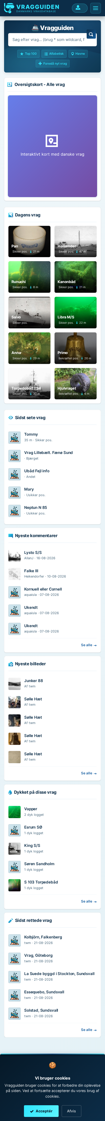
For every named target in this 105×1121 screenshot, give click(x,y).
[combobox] (52, 39)
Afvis (71, 1111)
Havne (80, 53)
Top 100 (31, 53)
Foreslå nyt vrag (55, 63)
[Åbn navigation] (95, 8)
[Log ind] (80, 8)
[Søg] (91, 34)
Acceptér (44, 1111)
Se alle (86, 645)
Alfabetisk (56, 53)
